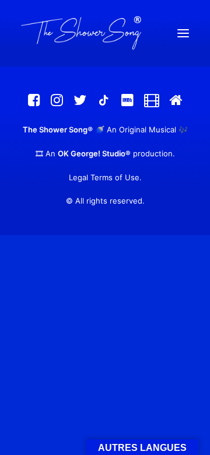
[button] (183, 33)
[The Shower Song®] (105, 33)
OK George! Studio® (94, 153)
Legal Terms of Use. (105, 177)
